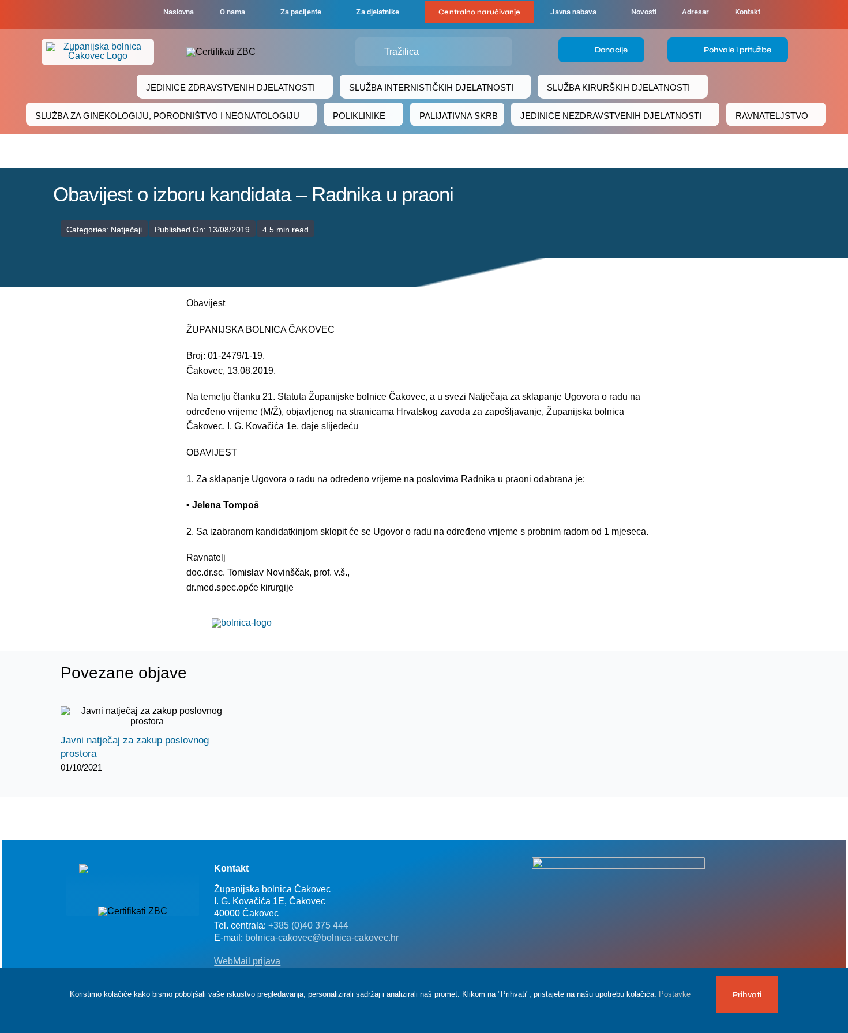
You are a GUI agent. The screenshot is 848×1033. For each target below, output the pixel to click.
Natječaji (126, 229)
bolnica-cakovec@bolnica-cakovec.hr (322, 937)
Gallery (157, 716)
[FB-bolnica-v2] (618, 861)
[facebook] (90, 14)
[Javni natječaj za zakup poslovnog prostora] (147, 716)
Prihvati (747, 995)
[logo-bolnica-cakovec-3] (242, 623)
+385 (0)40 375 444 (308, 925)
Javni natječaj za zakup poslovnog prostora (137, 716)
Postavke (676, 994)
